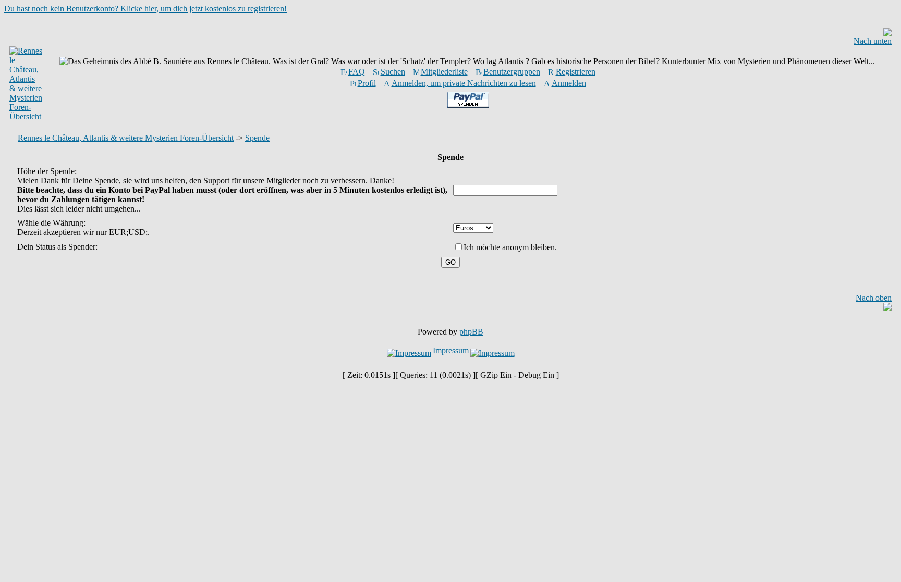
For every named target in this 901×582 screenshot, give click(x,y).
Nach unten (873, 40)
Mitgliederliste (444, 71)
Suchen (393, 71)
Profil (367, 83)
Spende (257, 137)
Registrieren (575, 71)
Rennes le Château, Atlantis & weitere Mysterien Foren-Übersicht (126, 137)
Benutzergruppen (511, 71)
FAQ (356, 71)
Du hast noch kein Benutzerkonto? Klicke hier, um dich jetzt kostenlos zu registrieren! (145, 8)
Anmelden (569, 83)
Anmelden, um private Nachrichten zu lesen (464, 83)
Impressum (451, 350)
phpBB (471, 331)
